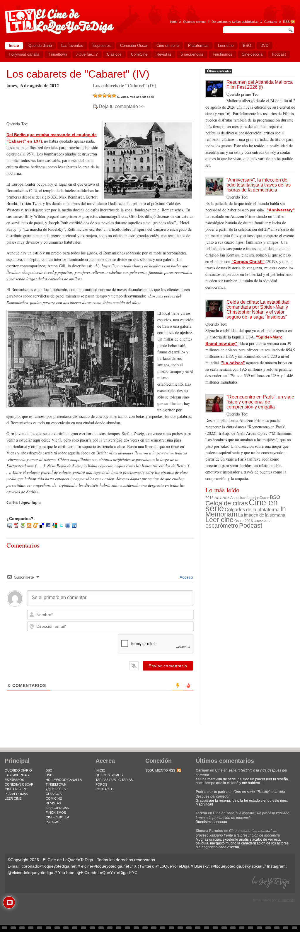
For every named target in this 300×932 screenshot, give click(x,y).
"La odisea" (233, 362)
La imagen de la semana (261, 515)
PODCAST (53, 822)
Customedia (286, 900)
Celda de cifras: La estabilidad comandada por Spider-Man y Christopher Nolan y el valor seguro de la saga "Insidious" (257, 309)
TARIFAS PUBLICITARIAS (114, 779)
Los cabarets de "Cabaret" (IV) (77, 74)
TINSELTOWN (56, 784)
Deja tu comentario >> (121, 106)
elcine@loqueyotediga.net (105, 866)
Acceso (186, 577)
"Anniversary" (281, 210)
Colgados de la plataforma (252, 509)
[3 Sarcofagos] (104, 95)
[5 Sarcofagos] (114, 95)
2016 (209, 498)
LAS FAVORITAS (17, 775)
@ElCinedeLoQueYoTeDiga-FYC (107, 872)
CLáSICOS (54, 794)
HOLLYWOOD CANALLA (64, 779)
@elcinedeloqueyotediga (30, 872)
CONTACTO (105, 789)
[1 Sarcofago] (95, 95)
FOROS (101, 784)
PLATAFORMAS (16, 794)
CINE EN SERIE (16, 789)
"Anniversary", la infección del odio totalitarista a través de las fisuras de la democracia (258, 184)
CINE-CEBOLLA (57, 817)
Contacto (270, 21)
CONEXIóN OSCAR (19, 784)
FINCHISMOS (56, 812)
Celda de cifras (226, 503)
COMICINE (54, 798)
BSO (275, 497)
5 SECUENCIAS (57, 808)
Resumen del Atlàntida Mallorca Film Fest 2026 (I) (259, 85)
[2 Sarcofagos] (100, 95)
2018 (225, 498)
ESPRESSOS (14, 779)
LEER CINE (13, 798)
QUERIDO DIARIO (18, 770)
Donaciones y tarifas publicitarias (235, 21)
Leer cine (219, 520)
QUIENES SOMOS (109, 775)
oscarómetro (221, 525)
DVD (49, 775)
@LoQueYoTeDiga (172, 866)
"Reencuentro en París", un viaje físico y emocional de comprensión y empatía (260, 401)
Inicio (173, 21)
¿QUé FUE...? (56, 789)
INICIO (100, 770)
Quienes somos (194, 21)
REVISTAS (53, 803)
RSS (286, 21)
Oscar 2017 (262, 521)
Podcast (250, 525)
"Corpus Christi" (248, 261)
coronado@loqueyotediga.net (49, 866)
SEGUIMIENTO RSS (160, 770)
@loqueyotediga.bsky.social (236, 866)
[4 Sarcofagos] (109, 95)
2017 (217, 498)
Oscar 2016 (243, 521)
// (280, 21)
